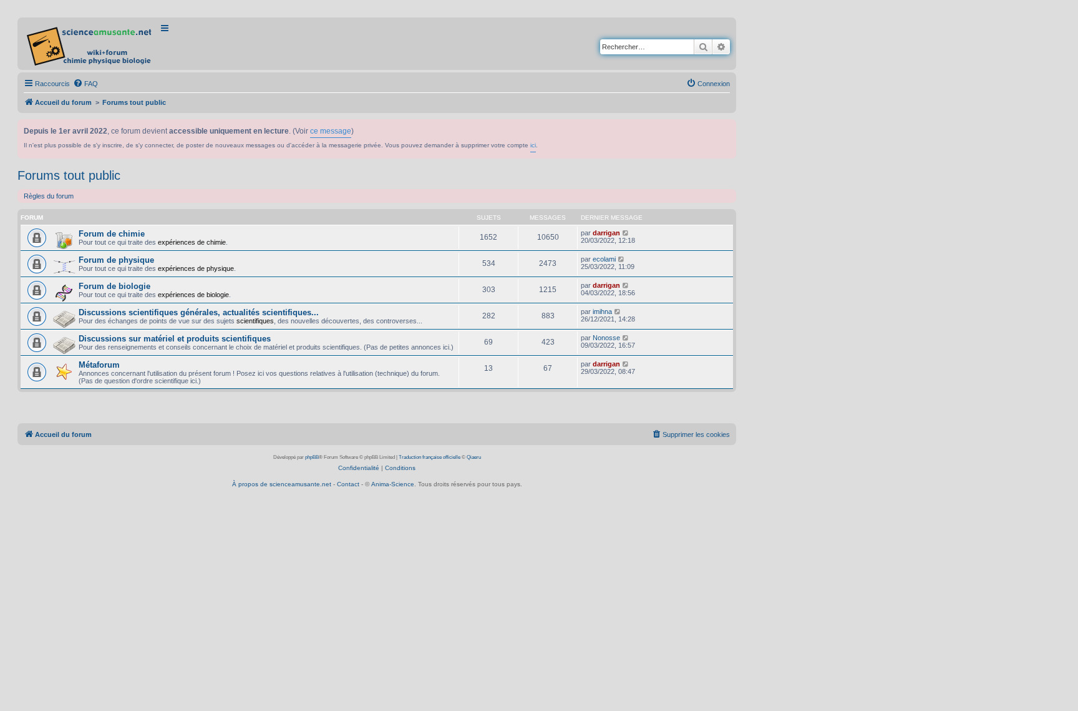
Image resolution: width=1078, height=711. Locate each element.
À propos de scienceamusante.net (281, 484)
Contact (348, 484)
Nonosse (606, 337)
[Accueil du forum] (90, 44)
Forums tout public (68, 175)
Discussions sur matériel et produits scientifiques (175, 338)
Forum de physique (116, 260)
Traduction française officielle (429, 457)
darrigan (606, 233)
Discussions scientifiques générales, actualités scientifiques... (199, 312)
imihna (602, 311)
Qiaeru (474, 457)
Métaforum (99, 365)
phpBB (312, 457)
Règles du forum (49, 196)
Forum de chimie (112, 233)
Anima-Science (392, 484)
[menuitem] (85, 83)
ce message (330, 131)
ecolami (604, 259)
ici (533, 145)
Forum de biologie (114, 286)
